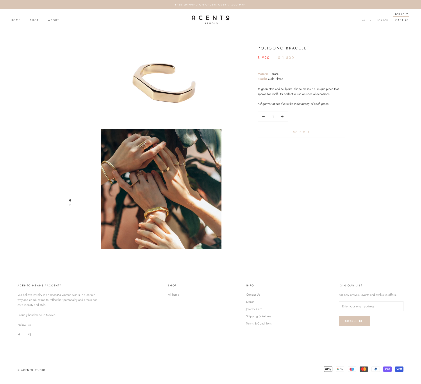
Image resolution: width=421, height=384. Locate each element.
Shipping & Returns (258, 316)
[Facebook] (19, 334)
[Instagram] (29, 334)
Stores (250, 302)
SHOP (34, 20)
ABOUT (53, 20)
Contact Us (253, 294)
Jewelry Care (254, 309)
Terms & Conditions (259, 323)
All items (173, 294)
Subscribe (354, 321)
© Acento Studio (32, 370)
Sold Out (301, 132)
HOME (16, 20)
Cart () (402, 20)
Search (382, 20)
